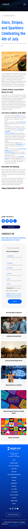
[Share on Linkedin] (7, 221)
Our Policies (11, 524)
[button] (8, 16)
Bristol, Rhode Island (9, 152)
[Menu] (24, 4)
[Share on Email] (3, 221)
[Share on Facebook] (11, 221)
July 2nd (17, 115)
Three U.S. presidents (9, 133)
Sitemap (18, 524)
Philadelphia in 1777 (20, 144)
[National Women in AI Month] (13, 377)
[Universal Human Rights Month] (13, 352)
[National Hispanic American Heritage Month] (13, 403)
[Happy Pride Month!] (13, 429)
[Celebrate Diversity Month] (13, 328)
